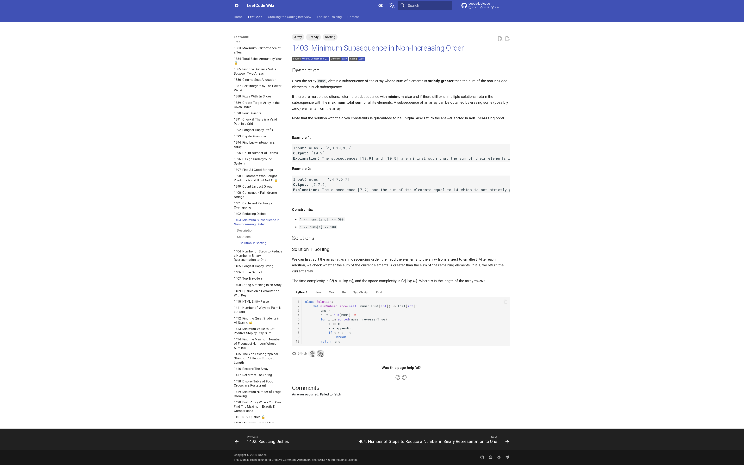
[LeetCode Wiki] (236, 5)
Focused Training (329, 17)
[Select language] (392, 5)
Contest (353, 17)
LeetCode (255, 17)
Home (238, 17)
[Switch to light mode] (381, 5)
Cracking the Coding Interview (289, 17)
